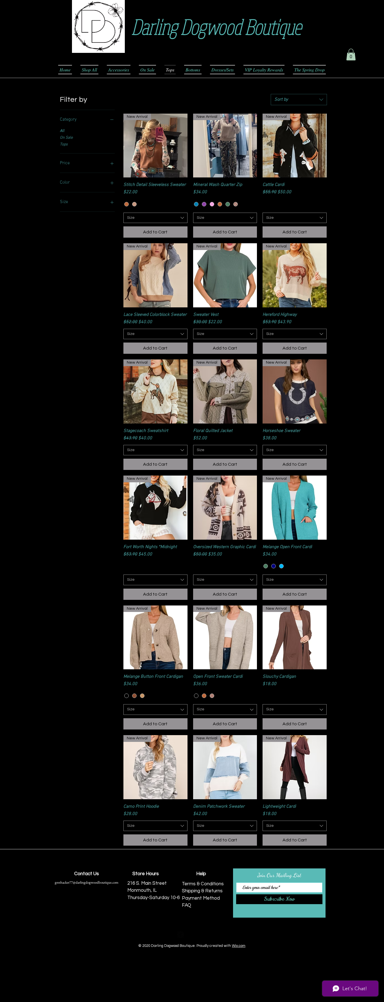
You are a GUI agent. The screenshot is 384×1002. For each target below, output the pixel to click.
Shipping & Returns (202, 890)
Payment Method (201, 898)
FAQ (186, 905)
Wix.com (238, 946)
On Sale (66, 137)
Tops (64, 144)
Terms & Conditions (203, 883)
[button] (351, 54)
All (62, 131)
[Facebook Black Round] (180, 934)
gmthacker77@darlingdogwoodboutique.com (86, 882)
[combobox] (299, 99)
